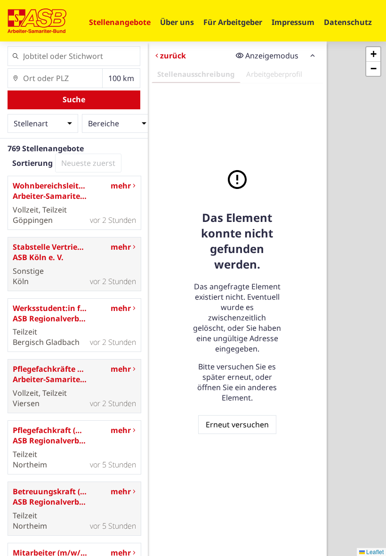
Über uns (177, 22)
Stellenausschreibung (195, 74)
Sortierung (32, 163)
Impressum (293, 22)
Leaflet (374, 552)
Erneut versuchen (236, 424)
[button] (373, 54)
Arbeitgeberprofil (274, 74)
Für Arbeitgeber (232, 22)
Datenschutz (348, 22)
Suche (74, 99)
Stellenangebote (120, 22)
